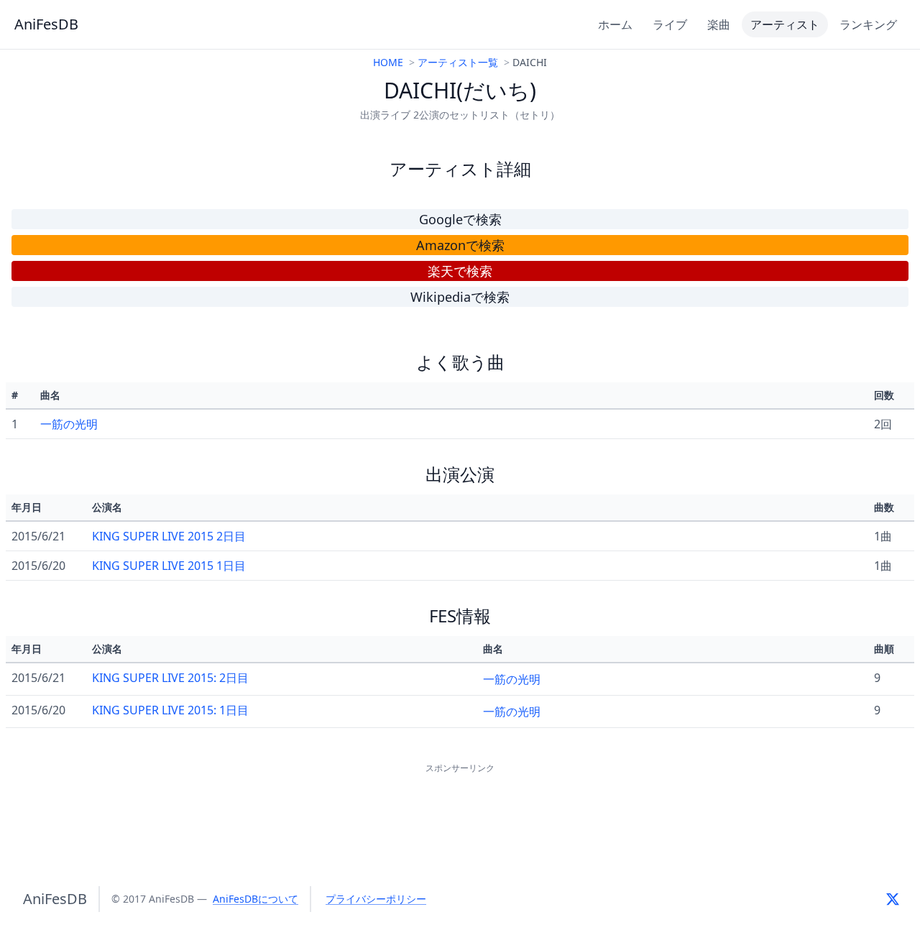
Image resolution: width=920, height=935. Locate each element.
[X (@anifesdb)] (893, 899)
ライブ (670, 24)
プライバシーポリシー (376, 899)
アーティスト (784, 24)
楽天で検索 (460, 271)
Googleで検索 (460, 219)
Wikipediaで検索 (460, 296)
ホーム (615, 24)
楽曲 (718, 24)
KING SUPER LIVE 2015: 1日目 (170, 710)
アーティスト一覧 (458, 62)
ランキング (868, 24)
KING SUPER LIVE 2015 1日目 (169, 566)
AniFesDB (46, 24)
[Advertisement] (460, 809)
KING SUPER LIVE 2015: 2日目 (170, 678)
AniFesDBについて (255, 899)
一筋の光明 (69, 424)
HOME (388, 62)
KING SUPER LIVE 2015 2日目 (169, 536)
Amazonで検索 (460, 245)
